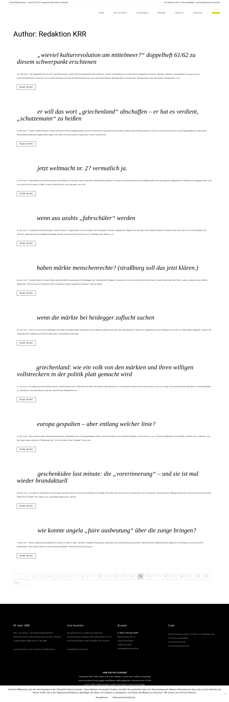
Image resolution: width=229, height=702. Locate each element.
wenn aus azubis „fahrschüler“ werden (86, 217)
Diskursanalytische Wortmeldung (62, 124)
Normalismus (53, 174)
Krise (49, 486)
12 (115, 576)
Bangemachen (40, 67)
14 (132, 576)
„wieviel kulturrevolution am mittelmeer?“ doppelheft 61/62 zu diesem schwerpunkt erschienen (106, 58)
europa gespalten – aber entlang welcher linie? (96, 423)
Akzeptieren (102, 697)
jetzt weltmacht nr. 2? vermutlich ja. (82, 168)
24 (16, 583)
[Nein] (225, 693)
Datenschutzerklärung (124, 697)
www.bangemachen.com (178, 646)
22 (198, 576)
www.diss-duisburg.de (178, 638)
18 (165, 576)
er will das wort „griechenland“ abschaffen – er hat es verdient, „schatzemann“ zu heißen (107, 115)
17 (156, 576)
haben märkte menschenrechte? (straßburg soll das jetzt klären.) (117, 267)
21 (189, 576)
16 (148, 576)
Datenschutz (49, 649)
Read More (26, 87)
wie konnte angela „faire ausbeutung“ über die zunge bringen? (117, 530)
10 (99, 576)
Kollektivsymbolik (55, 67)
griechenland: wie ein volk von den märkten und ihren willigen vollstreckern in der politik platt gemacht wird (105, 371)
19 (173, 576)
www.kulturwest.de (176, 642)
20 (181, 576)
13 (123, 576)
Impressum (38, 649)
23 (206, 576)
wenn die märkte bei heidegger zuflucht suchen (95, 317)
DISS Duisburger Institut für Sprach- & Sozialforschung (191, 634)
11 (107, 576)
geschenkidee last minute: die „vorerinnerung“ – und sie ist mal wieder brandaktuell (107, 477)
